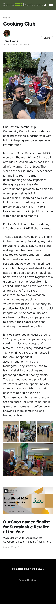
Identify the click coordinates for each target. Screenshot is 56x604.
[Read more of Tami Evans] (7, 33)
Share (47, 37)
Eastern (7, 17)
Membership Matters (23, 568)
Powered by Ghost (28, 580)
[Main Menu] (51, 5)
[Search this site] (44, 4)
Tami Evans (10, 41)
